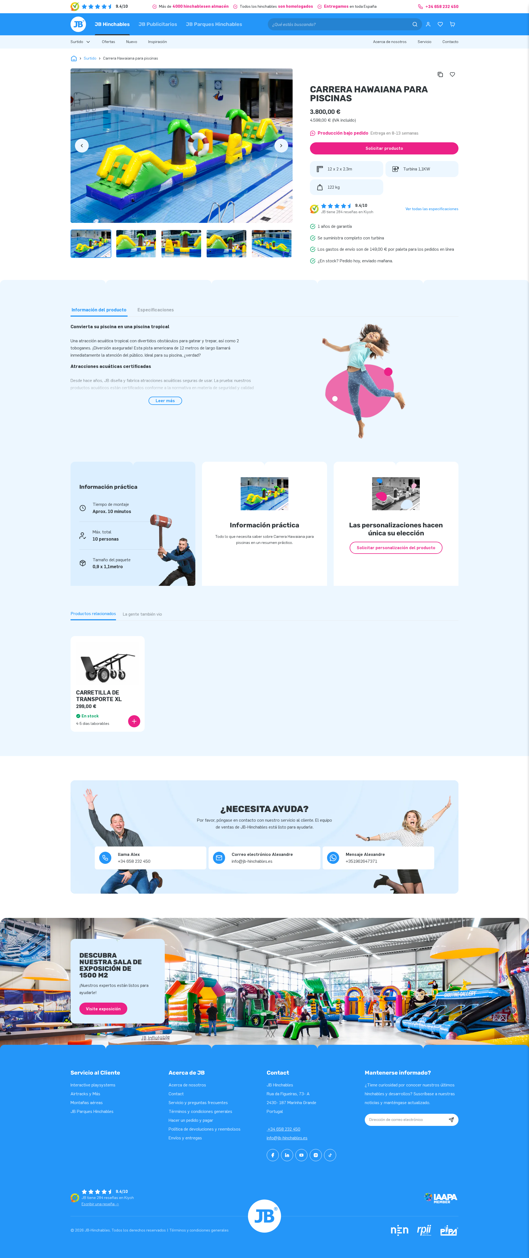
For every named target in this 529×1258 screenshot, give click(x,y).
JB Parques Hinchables (214, 24)
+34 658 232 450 (283, 1129)
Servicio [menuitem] (424, 41)
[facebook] (273, 1155)
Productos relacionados (93, 613)
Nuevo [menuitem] (131, 41)
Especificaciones (155, 310)
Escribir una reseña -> (100, 1204)
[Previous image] (82, 146)
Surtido (90, 58)
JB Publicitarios (158, 24)
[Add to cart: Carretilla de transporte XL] (134, 721)
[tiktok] (330, 1155)
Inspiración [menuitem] (157, 41)
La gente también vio (142, 614)
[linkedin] (287, 1155)
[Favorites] (440, 24)
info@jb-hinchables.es (287, 1138)
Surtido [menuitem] (77, 41)
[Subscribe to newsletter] (451, 1120)
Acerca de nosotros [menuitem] (390, 41)
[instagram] (316, 1155)
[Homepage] (78, 24)
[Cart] (452, 24)
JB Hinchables (112, 24)
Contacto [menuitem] (450, 41)
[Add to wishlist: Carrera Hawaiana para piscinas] (452, 74)
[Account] (428, 24)
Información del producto (99, 310)
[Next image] (281, 146)
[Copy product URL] (440, 74)
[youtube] (301, 1155)
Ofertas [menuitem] (108, 41)
